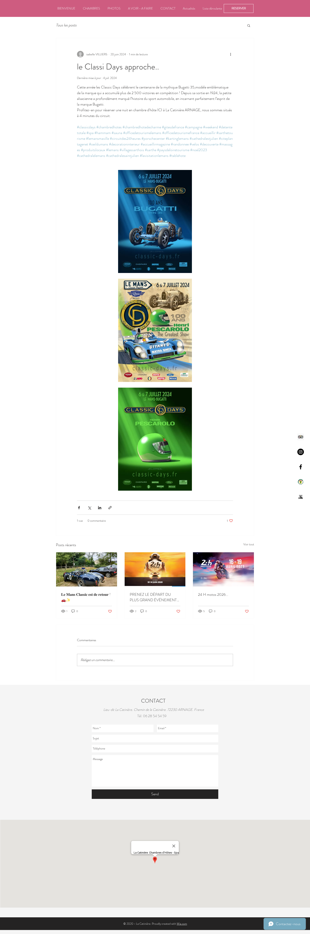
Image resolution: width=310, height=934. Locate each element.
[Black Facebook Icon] (300, 467)
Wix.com (182, 924)
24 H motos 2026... (213, 594)
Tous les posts (66, 25)
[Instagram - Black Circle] (300, 452)
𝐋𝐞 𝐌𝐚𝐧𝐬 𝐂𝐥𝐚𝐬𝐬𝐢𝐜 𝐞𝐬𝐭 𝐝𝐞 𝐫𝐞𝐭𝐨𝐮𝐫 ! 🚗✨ (86, 597)
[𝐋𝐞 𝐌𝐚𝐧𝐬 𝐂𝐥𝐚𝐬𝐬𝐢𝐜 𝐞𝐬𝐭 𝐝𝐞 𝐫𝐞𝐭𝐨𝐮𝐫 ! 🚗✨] (86, 569)
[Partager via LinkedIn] (100, 508)
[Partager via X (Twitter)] (89, 508)
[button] (249, 25)
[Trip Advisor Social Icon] (300, 437)
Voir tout (248, 544)
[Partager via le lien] (110, 508)
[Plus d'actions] (230, 54)
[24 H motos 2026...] (223, 569)
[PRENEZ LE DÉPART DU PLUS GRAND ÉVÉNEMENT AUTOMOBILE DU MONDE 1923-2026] (155, 569)
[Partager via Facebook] (79, 508)
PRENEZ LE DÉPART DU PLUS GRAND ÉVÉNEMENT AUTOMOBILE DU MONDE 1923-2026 (153, 597)
